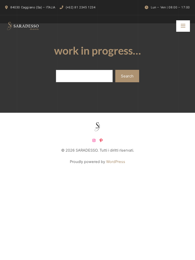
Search (127, 76)
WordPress (115, 161)
